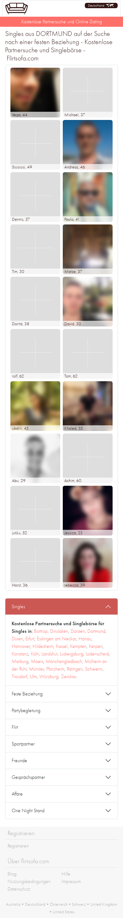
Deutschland (35, 904)
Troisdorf (19, 676)
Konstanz (20, 653)
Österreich (58, 904)
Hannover (21, 646)
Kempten (78, 646)
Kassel (61, 646)
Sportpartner (23, 743)
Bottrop (41, 631)
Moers (37, 661)
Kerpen (95, 646)
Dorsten (78, 631)
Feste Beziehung (27, 693)
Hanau (85, 638)
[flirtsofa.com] (16, 8)
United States (64, 912)
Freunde (19, 760)
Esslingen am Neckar (56, 638)
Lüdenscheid (97, 653)
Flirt (15, 727)
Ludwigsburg (71, 653)
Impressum (71, 881)
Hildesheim (42, 646)
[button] (101, 5)
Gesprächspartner (28, 777)
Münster (36, 669)
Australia (13, 904)
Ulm (33, 676)
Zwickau (69, 676)
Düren (17, 638)
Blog (12, 873)
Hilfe (66, 873)
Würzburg (48, 676)
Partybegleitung (26, 710)
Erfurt (30, 638)
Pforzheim (55, 669)
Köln (35, 653)
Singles (18, 606)
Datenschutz (19, 889)
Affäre (17, 793)
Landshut (49, 653)
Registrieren (18, 845)
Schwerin (93, 669)
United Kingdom (103, 904)
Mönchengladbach (64, 661)
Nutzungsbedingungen (29, 881)
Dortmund (96, 631)
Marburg (20, 661)
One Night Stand (28, 810)
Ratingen (75, 669)
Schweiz (79, 904)
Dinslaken (59, 631)
